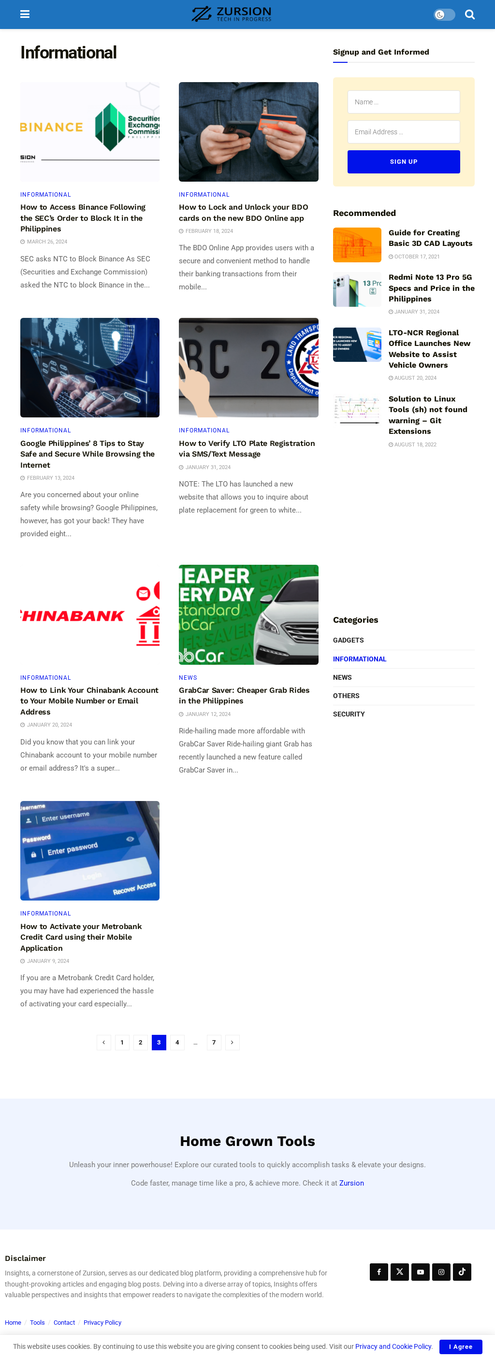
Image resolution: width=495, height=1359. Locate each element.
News (188, 678)
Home (13, 1322)
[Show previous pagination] (104, 1042)
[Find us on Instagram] (441, 1272)
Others (346, 696)
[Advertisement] (405, 530)
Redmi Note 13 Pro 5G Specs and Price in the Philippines (432, 287)
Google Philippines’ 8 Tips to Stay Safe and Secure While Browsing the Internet (87, 454)
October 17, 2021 (416, 257)
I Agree (461, 1346)
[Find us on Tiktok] (462, 1272)
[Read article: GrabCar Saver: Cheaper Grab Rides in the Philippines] (248, 614)
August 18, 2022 (415, 445)
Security (349, 714)
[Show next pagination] (232, 1042)
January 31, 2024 (416, 312)
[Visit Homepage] (232, 14)
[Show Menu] (24, 14)
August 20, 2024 (415, 378)
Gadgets (348, 640)
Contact (64, 1322)
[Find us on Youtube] (420, 1272)
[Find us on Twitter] (400, 1272)
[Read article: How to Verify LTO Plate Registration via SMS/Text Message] (248, 367)
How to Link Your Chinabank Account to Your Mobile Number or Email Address (89, 701)
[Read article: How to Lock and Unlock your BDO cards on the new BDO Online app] (248, 132)
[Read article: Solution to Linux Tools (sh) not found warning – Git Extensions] (357, 411)
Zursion (351, 1183)
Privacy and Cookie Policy (393, 1346)
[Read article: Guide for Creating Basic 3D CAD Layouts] (357, 245)
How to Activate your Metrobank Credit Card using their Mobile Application (81, 937)
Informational (45, 195)
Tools (37, 1322)
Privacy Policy (102, 1322)
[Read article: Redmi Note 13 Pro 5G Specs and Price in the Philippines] (357, 289)
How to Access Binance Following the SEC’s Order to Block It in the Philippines (83, 217)
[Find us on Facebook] (379, 1272)
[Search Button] (470, 14)
